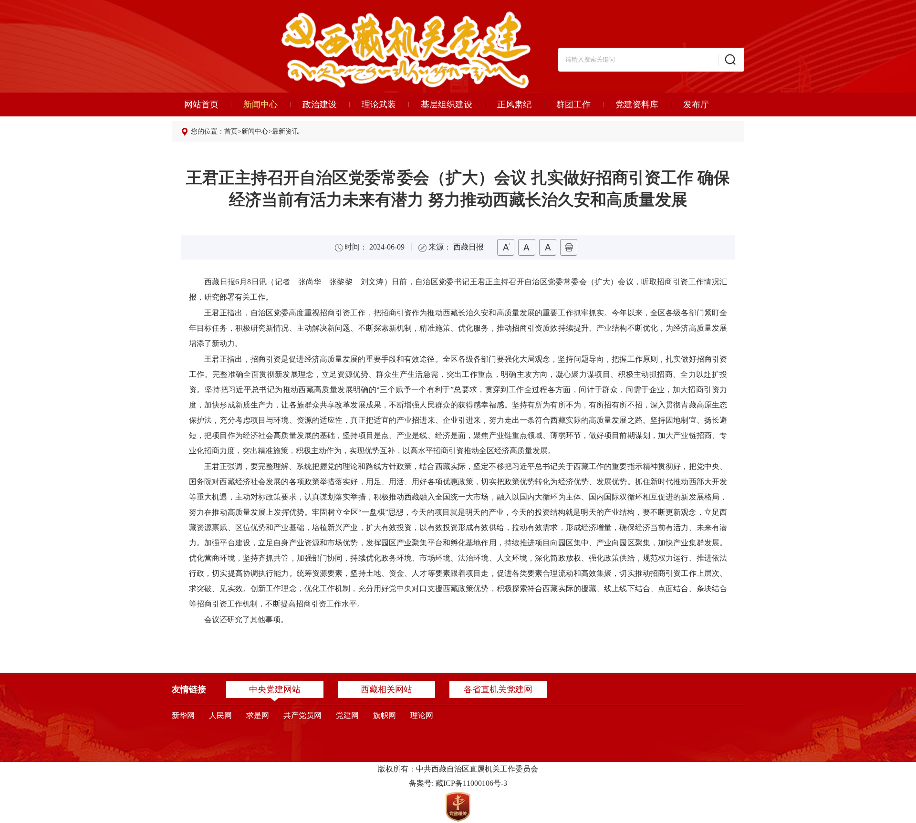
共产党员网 (302, 715)
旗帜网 (384, 715)
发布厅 (696, 104)
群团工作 (573, 104)
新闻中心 (260, 104)
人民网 (220, 715)
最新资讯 (285, 131)
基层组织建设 (446, 104)
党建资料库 (636, 104)
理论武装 (379, 104)
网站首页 (201, 104)
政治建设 (319, 104)
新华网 (183, 715)
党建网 (347, 715)
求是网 (257, 715)
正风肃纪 (514, 104)
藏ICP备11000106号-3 (471, 783)
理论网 (421, 715)
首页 (231, 131)
